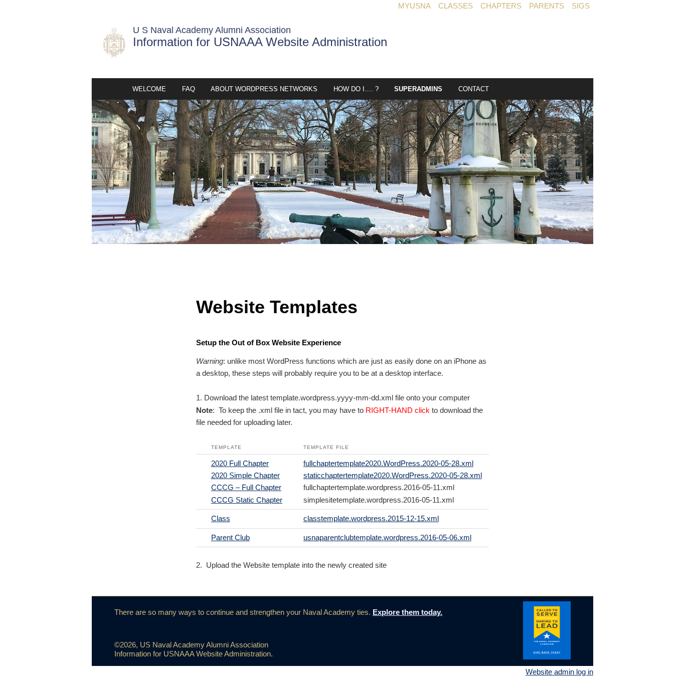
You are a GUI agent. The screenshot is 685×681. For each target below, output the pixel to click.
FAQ (188, 89)
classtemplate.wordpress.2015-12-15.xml (371, 518)
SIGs (581, 6)
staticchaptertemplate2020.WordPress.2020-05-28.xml (392, 475)
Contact (473, 89)
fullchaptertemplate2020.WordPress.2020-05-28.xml (388, 463)
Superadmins (418, 89)
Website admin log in (559, 671)
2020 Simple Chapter (245, 475)
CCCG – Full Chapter (246, 487)
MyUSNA (414, 6)
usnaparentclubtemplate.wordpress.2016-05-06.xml (387, 537)
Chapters (501, 6)
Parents (546, 6)
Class (220, 518)
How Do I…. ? (356, 89)
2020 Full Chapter (240, 463)
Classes (455, 6)
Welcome (149, 89)
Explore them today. (407, 612)
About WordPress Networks (264, 89)
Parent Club (230, 537)
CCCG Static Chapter (246, 500)
